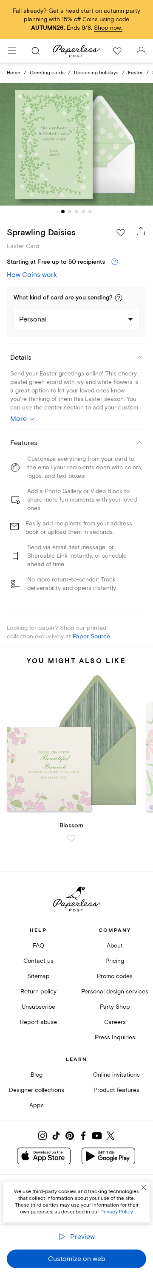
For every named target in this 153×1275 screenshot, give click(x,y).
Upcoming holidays (96, 73)
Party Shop (115, 1006)
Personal (33, 319)
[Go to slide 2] (69, 211)
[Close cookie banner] (144, 1187)
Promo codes (115, 976)
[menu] (12, 51)
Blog (36, 1074)
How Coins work (32, 275)
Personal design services (114, 991)
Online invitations (116, 1074)
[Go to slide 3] (76, 211)
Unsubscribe (38, 1006)
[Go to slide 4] (83, 211)
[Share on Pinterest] (70, 1135)
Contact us (38, 961)
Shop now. (108, 27)
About (115, 945)
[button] (118, 297)
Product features (116, 1090)
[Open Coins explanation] (115, 262)
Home (13, 73)
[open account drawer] (141, 51)
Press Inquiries (115, 1037)
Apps (36, 1105)
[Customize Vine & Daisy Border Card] (76, 144)
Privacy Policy (116, 1212)
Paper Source (91, 636)
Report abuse (38, 1022)
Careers (115, 1022)
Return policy (38, 991)
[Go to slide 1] (63, 211)
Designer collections (36, 1090)
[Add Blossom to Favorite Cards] (71, 838)
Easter (135, 73)
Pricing (114, 961)
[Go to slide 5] (90, 211)
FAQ (38, 945)
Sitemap (38, 976)
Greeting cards (47, 73)
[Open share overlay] (141, 231)
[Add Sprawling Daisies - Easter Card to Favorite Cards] (121, 233)
